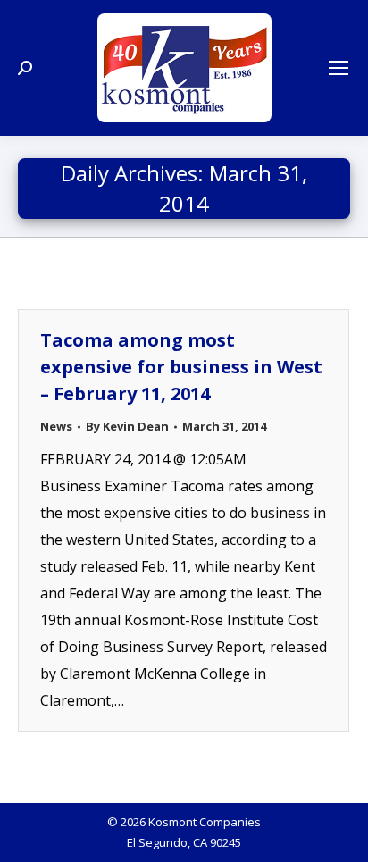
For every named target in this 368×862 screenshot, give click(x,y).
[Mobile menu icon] (338, 68)
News (56, 426)
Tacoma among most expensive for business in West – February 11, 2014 (181, 367)
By (127, 426)
